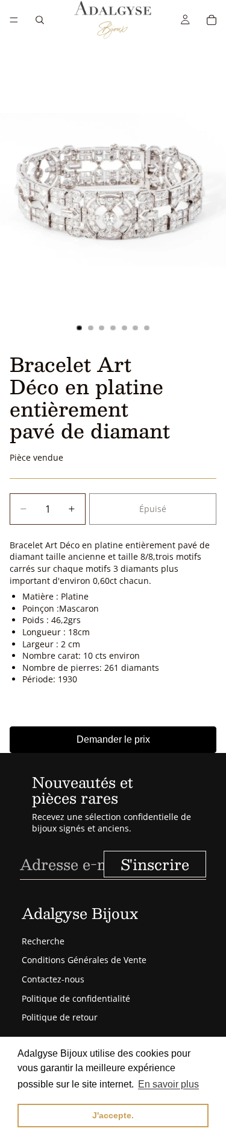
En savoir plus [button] (168, 1084)
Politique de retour (60, 1017)
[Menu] (14, 20)
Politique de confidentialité (76, 998)
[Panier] (211, 20)
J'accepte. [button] (113, 1115)
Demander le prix (113, 739)
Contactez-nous (53, 979)
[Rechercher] (40, 20)
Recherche (43, 941)
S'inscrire (155, 864)
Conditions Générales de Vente (84, 960)
